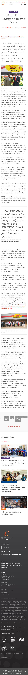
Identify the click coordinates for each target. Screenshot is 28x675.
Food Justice (12, 417)
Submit (25, 547)
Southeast (24, 417)
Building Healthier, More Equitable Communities (11, 565)
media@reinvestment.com (18, 631)
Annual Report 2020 (6, 418)
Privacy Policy (11, 633)
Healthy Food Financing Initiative (18, 419)
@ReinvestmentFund (15, 554)
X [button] (25, 671)
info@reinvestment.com (9, 626)
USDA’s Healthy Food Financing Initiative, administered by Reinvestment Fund (13, 306)
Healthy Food (8, 27)
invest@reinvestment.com (7, 629)
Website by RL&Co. (5, 657)
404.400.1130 (6, 579)
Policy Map (3, 569)
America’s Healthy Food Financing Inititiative (10, 563)
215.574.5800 (6, 594)
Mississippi (23, 27)
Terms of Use (4, 633)
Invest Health (4, 567)
